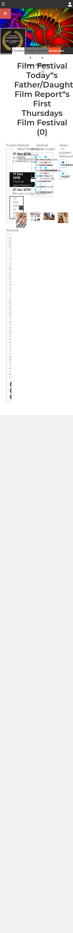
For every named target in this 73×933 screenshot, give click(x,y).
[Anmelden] (70, 4)
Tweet (63, 176)
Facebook (63, 165)
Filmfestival (20, 51)
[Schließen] (5, 13)
